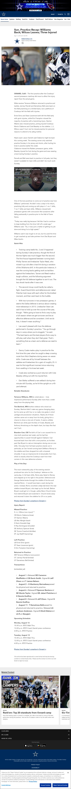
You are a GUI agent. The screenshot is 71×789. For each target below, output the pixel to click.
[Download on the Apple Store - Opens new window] (29, 745)
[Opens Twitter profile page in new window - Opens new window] (23, 43)
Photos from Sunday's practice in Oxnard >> (30, 501)
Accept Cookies (45, 785)
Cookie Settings (6, 785)
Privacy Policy (35, 764)
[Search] (65, 14)
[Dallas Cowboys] (35, 754)
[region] (35, 779)
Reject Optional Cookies (60, 785)
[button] (35, 179)
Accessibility (35, 767)
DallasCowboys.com (27, 38)
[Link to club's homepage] (3, 13)
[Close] (68, 773)
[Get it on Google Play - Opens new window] (41, 746)
